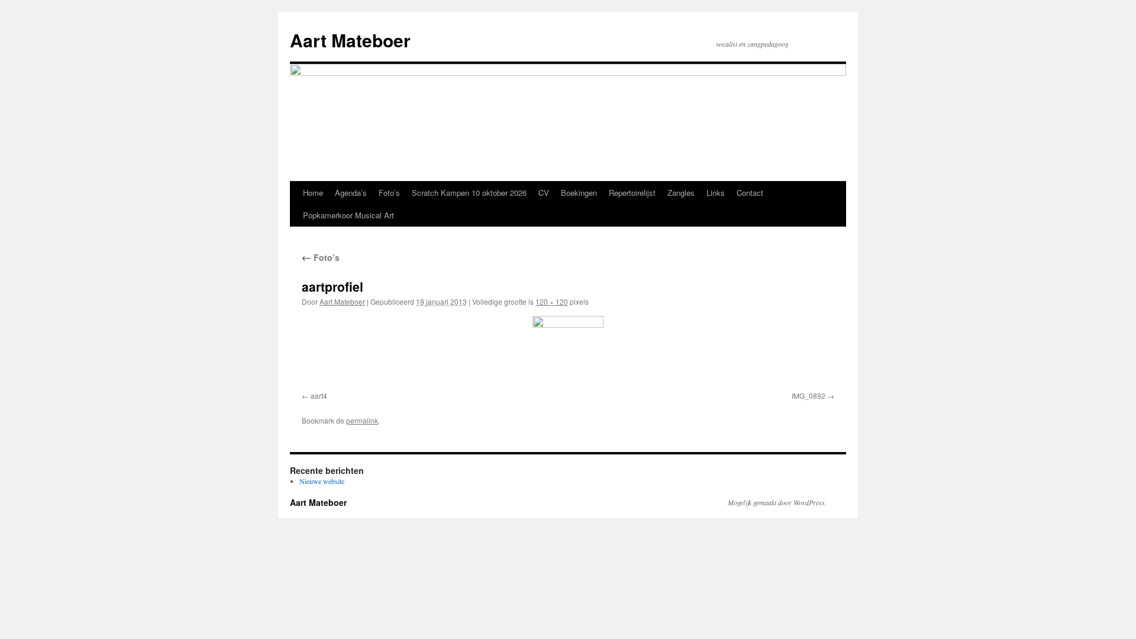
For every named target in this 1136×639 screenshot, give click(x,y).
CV (543, 192)
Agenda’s (351, 192)
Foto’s (389, 192)
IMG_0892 (808, 395)
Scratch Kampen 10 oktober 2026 (469, 192)
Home (313, 192)
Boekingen (579, 192)
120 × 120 (551, 301)
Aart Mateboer (350, 40)
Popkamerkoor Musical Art (348, 215)
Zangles (681, 192)
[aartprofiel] (568, 351)
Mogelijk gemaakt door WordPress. (777, 502)
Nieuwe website (321, 481)
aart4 (319, 395)
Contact (750, 192)
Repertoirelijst (632, 192)
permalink (362, 420)
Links (715, 192)
